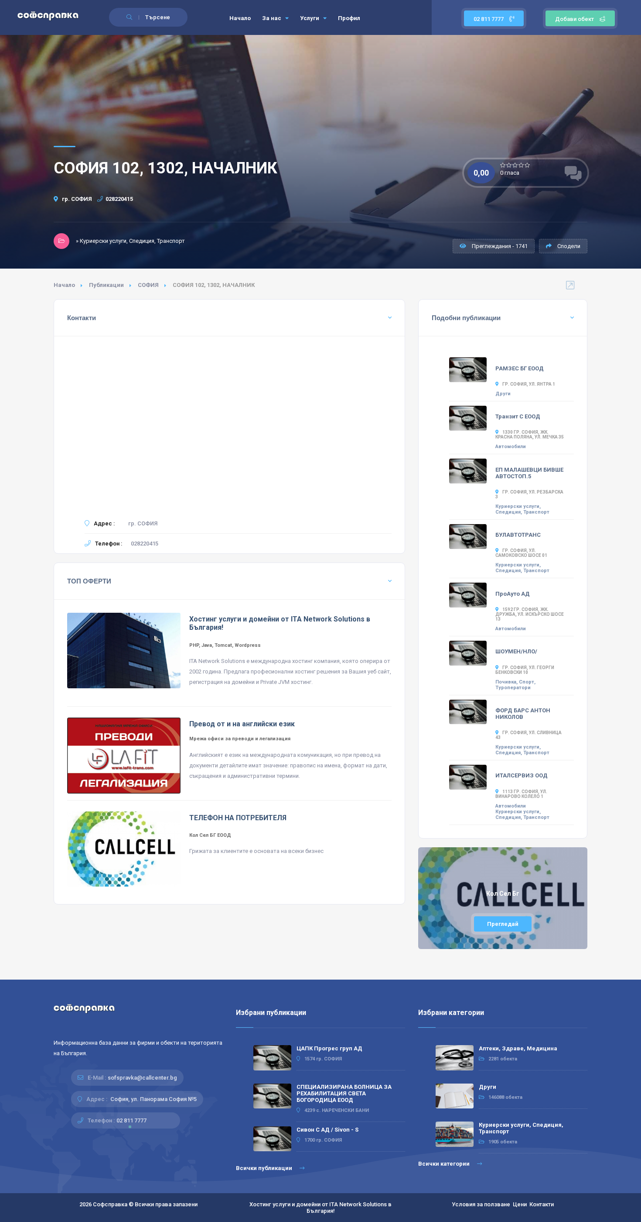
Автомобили (510, 446)
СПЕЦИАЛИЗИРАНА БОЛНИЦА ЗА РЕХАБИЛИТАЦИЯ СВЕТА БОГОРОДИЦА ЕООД (344, 1093)
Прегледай (502, 924)
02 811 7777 (489, 19)
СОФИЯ (148, 285)
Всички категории (444, 1163)
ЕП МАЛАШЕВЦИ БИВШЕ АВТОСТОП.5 (529, 473)
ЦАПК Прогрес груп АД (329, 1048)
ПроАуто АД (512, 593)
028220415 (119, 199)
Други (503, 394)
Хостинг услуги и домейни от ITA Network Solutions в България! (320, 1207)
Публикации (106, 285)
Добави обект (574, 19)
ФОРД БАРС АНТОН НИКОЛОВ (522, 713)
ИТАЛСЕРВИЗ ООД (521, 775)
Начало (240, 18)
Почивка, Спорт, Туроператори (515, 684)
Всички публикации (264, 1168)
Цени (520, 1204)
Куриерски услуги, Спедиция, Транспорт (522, 509)
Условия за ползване (481, 1204)
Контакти (541, 1204)
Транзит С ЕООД (517, 416)
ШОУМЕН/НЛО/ (516, 651)
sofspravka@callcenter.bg (142, 1077)
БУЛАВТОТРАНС (518, 535)
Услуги (310, 18)
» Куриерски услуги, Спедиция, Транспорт (130, 241)
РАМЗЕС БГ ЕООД (519, 368)
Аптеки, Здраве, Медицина (518, 1048)
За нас (272, 18)
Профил (349, 18)
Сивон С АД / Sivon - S (327, 1129)
